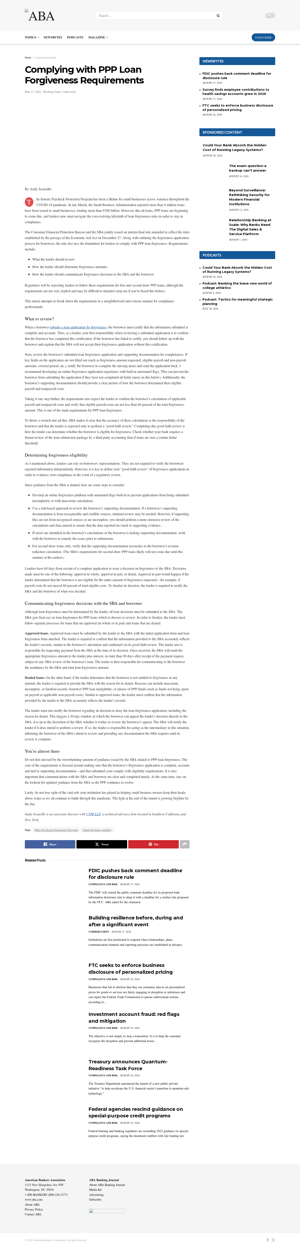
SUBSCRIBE (263, 37)
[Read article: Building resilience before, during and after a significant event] (53, 935)
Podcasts (75, 37)
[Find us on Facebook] (268, 1240)
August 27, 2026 (130, 884)
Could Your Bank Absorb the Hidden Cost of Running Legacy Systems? (237, 270)
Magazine (96, 37)
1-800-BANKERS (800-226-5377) (46, 1195)
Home (28, 57)
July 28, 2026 (210, 308)
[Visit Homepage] (56, 15)
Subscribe (95, 1199)
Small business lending (97, 830)
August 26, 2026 (130, 979)
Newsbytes (52, 37)
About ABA (32, 1204)
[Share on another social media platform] (185, 844)
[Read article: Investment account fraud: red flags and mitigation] (53, 1031)
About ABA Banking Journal (107, 1185)
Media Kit (95, 1189)
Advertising (96, 1195)
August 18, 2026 (239, 176)
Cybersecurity (99, 931)
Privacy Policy (34, 1209)
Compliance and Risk (103, 884)
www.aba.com (33, 1199)
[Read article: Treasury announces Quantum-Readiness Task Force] (53, 1078)
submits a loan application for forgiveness (78, 327)
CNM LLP (93, 814)
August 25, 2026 (130, 1028)
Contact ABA (33, 1214)
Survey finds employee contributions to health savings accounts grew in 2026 (235, 92)
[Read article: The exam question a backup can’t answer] (212, 172)
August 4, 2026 (211, 292)
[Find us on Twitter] (273, 1240)
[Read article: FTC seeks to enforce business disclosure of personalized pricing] (53, 982)
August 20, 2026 (212, 155)
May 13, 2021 (33, 92)
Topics (30, 37)
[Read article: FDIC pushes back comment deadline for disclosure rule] (53, 887)
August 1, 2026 (238, 239)
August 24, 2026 (130, 1075)
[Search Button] (219, 15)
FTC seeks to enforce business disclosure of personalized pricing (237, 107)
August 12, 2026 (239, 209)
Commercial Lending (45, 57)
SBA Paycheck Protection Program (56, 830)
